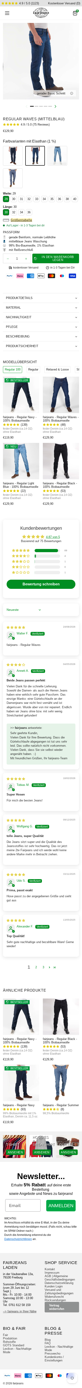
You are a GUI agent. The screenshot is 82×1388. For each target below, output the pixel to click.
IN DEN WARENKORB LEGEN (58, 258)
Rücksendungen (55, 1300)
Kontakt (50, 1269)
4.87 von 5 (53, 537)
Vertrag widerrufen (56, 1307)
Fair (5, 1335)
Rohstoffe (9, 1342)
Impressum (52, 1272)
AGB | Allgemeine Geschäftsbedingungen (60, 1277)
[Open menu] (7, 13)
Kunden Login (54, 1286)
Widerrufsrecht (54, 1296)
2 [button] (36, 967)
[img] (16, 627)
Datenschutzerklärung (59, 1283)
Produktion (10, 1338)
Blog (48, 1339)
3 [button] (43, 967)
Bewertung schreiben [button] (41, 584)
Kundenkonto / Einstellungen (54, 1358)
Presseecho (52, 1353)
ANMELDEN (61, 1205)
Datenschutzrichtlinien (18, 1239)
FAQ (48, 1343)
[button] (41, 220)
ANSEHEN (15, 1152)
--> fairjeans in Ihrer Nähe (19, 1311)
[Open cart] (75, 13)
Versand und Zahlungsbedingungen (59, 1291)
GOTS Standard (13, 1345)
